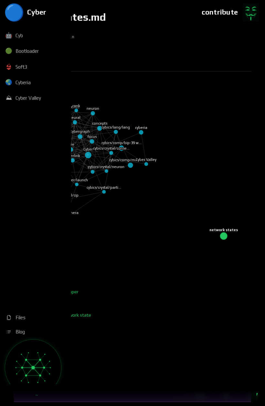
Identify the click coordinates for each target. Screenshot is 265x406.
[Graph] (33, 368)
